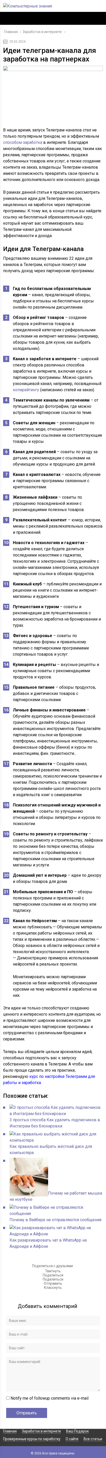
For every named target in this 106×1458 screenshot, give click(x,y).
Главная (10, 1431)
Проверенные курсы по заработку (31, 1439)
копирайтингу (26, 389)
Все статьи (93, 1439)
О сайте (72, 1439)
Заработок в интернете (41, 1431)
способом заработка (22, 142)
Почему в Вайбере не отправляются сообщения (55, 1219)
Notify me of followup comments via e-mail (50, 1398)
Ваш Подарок (77, 1431)
